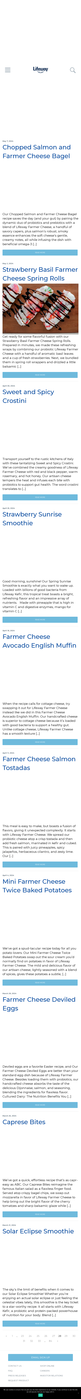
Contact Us (15, 1366)
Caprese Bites (24, 1122)
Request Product (18, 1380)
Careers (45, 1370)
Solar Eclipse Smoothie (38, 1231)
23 (22, 1335)
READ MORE (40, 253)
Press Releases (17, 1375)
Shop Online (47, 1366)
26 (45, 1335)
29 (66, 1335)
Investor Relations (51, 1375)
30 (73, 1335)
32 (31, 1340)
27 (53, 1335)
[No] (78, 1393)
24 (30, 1335)
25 (38, 1335)
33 (39, 1340)
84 (50, 1340)
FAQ (10, 1370)
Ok (40, 1395)
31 (24, 1340)
